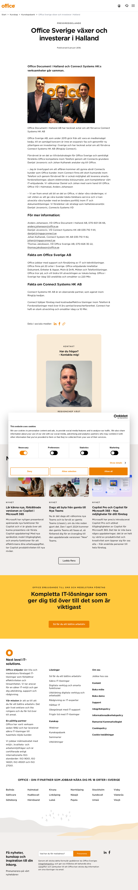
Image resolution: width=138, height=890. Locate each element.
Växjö (117, 800)
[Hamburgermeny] (133, 6)
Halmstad (32, 789)
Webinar (54, 727)
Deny (29, 471)
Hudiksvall (33, 795)
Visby (117, 789)
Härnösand (33, 800)
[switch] (54, 453)
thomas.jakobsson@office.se (43, 247)
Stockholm (98, 789)
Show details (116, 463)
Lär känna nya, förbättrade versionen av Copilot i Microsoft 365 (23, 511)
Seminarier (55, 737)
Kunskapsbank (57, 732)
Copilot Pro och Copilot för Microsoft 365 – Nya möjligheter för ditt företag (109, 511)
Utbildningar (56, 742)
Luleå (52, 800)
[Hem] (10, 5)
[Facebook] (109, 852)
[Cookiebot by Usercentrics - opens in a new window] (116, 417)
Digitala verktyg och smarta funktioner (65, 687)
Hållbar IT (54, 705)
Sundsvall (97, 795)
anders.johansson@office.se (42, 226)
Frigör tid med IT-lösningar (64, 714)
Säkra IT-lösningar (59, 681)
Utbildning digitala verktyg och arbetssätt (66, 694)
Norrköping (77, 789)
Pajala (74, 800)
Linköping (54, 795)
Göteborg (11, 800)
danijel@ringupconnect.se (42, 233)
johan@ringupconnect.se (41, 240)
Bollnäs (10, 789)
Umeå (95, 800)
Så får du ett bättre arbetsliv (69, 624)
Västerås (118, 795)
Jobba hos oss (100, 676)
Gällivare (11, 795)
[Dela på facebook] (55, 324)
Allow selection (69, 471)
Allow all (108, 471)
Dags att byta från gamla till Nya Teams (67, 509)
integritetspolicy (46, 864)
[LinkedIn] (105, 852)
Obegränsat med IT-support (64, 709)
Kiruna (52, 789)
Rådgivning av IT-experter (64, 700)
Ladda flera (69, 560)
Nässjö (74, 795)
